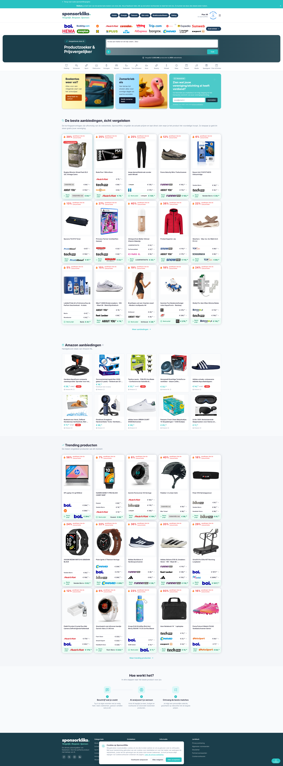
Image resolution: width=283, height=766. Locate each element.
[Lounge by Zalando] (184, 31)
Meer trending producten (140, 658)
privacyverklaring (197, 104)
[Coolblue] (97, 26)
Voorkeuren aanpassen (139, 760)
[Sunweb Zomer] (198, 26)
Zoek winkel (212, 29)
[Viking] (140, 26)
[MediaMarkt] (112, 26)
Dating (173, 15)
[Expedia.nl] (184, 26)
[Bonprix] (155, 31)
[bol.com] (68, 26)
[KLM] (126, 31)
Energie (124, 15)
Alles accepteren (174, 760)
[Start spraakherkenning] (108, 52)
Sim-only (145, 15)
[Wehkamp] (169, 26)
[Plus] (112, 31)
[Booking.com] (83, 26)
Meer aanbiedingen (140, 329)
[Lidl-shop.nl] (97, 31)
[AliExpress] (140, 31)
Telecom (134, 15)
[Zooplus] (83, 31)
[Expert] (198, 31)
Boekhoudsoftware (160, 15)
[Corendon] (126, 26)
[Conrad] (169, 31)
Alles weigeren (157, 760)
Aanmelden (212, 100)
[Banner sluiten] (280, 5)
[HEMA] (68, 31)
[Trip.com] (155, 26)
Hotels (114, 15)
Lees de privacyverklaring (154, 754)
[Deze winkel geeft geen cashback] (175, 24)
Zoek (212, 52)
